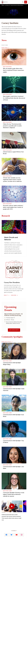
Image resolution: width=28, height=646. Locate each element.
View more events (14, 329)
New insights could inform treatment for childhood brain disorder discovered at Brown (14, 98)
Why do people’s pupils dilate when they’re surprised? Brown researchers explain (13, 70)
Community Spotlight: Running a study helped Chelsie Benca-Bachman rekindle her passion (13, 494)
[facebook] (6, 535)
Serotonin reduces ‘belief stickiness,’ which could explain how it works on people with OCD (13, 207)
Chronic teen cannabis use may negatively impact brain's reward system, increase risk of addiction (12, 179)
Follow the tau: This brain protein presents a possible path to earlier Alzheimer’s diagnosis (12, 125)
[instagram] (21, 535)
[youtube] (16, 535)
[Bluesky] (11, 535)
